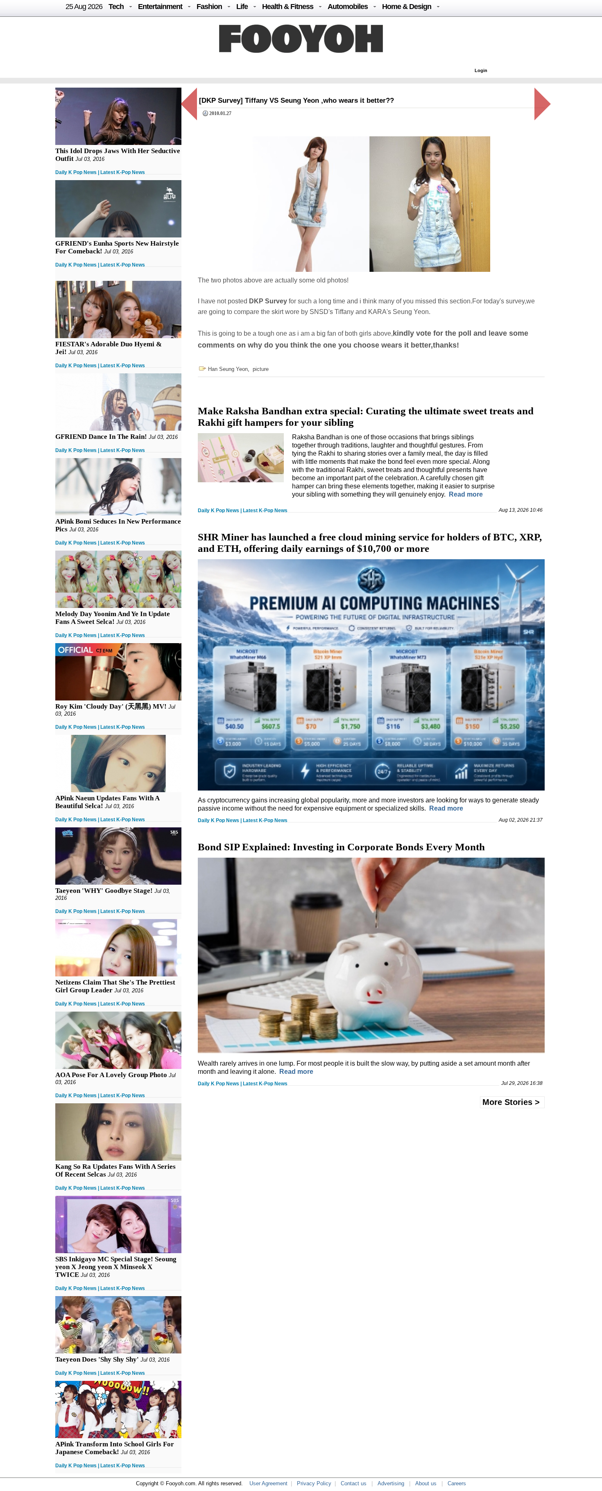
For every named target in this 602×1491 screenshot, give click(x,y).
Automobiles (348, 6)
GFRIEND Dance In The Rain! (101, 437)
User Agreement (268, 1483)
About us (426, 1483)
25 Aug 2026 (84, 6)
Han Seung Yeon (228, 369)
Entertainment (160, 6)
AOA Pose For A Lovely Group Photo (111, 1075)
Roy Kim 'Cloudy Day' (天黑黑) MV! (111, 706)
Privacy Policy (314, 1483)
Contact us (354, 1483)
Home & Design (406, 6)
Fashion (209, 6)
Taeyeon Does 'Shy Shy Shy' (97, 1359)
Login (481, 70)
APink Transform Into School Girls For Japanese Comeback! (114, 1448)
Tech (116, 6)
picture (261, 369)
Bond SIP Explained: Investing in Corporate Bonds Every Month (341, 846)
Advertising (391, 1483)
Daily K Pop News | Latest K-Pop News (100, 172)
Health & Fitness (287, 6)
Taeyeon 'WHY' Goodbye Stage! (104, 891)
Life (242, 6)
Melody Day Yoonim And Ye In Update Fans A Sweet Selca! (112, 618)
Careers (457, 1483)
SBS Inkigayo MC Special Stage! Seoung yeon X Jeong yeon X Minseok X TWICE (116, 1267)
